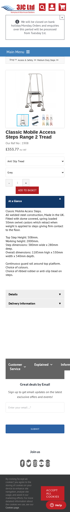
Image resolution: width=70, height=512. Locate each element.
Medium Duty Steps (46, 60)
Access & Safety (25, 60)
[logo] (18, 5)
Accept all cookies (52, 493)
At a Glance (15, 201)
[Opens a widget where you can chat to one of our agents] (56, 505)
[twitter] (29, 463)
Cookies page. (13, 507)
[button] (42, 7)
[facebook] (22, 463)
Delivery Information (22, 303)
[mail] (48, 463)
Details (13, 294)
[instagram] (35, 463)
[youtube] (41, 463)
